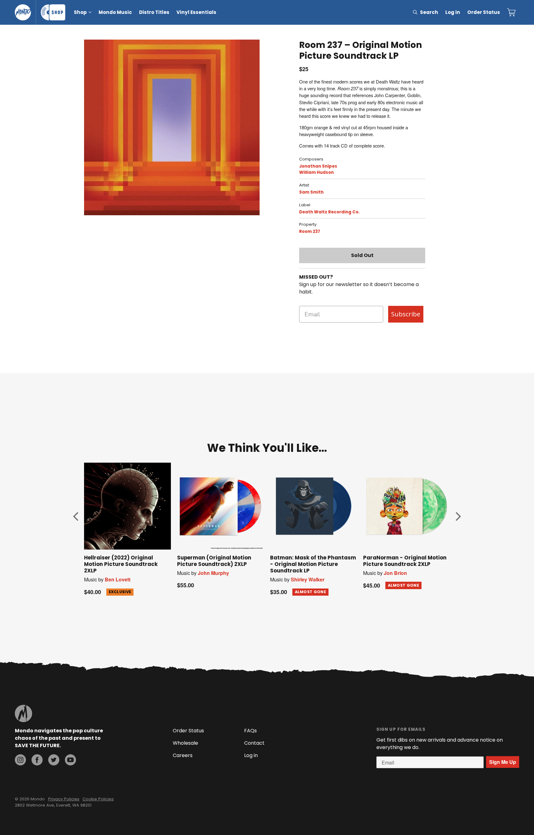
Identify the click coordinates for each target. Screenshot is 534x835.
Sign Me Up (502, 761)
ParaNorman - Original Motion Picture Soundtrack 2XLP (405, 561)
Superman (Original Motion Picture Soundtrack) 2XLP (214, 561)
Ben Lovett (117, 579)
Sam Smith (311, 192)
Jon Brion (395, 572)
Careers (183, 755)
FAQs (250, 730)
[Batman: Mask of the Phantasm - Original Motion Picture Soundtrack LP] (313, 506)
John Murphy (213, 572)
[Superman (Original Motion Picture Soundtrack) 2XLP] (220, 506)
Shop (80, 12)
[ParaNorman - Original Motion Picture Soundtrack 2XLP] (406, 506)
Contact (254, 743)
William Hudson (316, 172)
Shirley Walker (307, 579)
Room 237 (309, 231)
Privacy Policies (63, 799)
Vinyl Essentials (196, 12)
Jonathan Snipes (318, 166)
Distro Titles (154, 12)
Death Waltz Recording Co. (329, 212)
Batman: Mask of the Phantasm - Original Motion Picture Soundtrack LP (313, 564)
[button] (75, 516)
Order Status (483, 12)
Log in (452, 12)
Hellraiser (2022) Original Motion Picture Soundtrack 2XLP (121, 564)
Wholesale (185, 743)
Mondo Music (115, 12)
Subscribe (405, 314)
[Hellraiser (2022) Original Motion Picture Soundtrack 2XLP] (127, 506)
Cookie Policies (98, 799)
